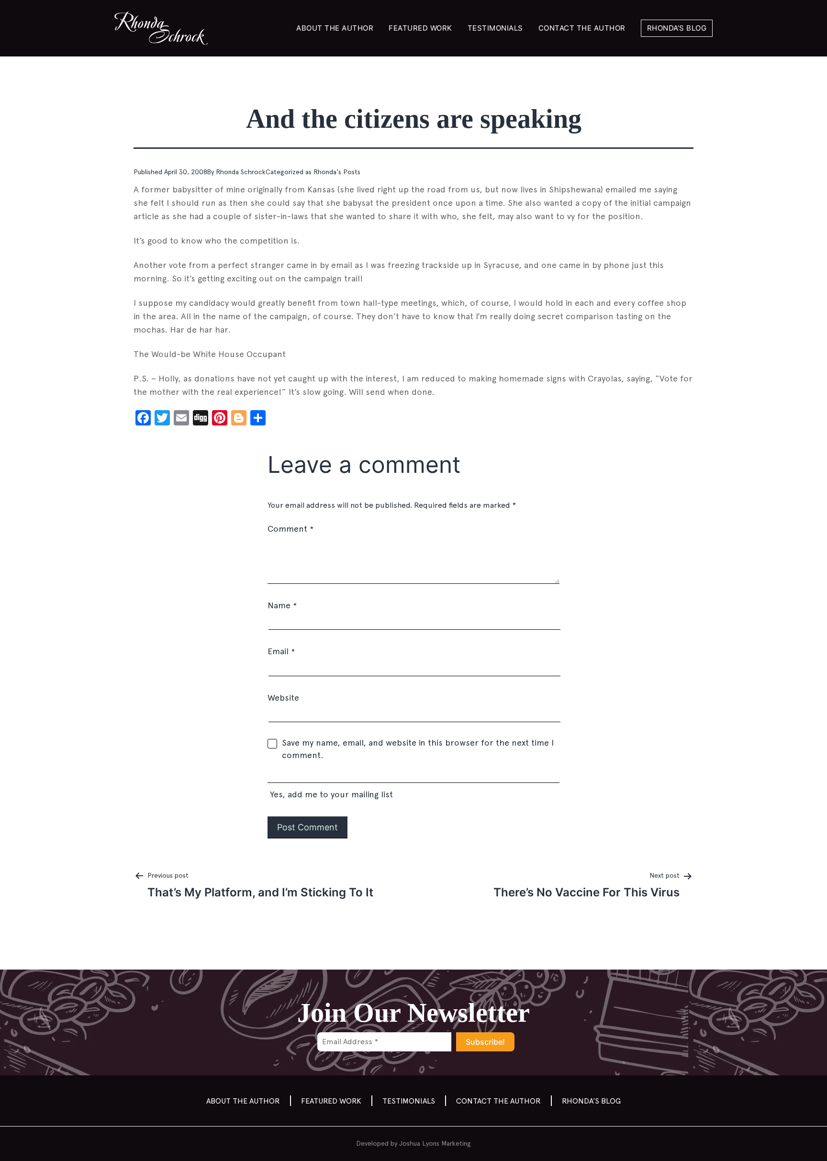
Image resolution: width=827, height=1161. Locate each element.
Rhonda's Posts (336, 172)
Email (281, 651)
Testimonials (495, 28)
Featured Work (420, 28)
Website (283, 697)
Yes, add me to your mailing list (330, 794)
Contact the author (582, 28)
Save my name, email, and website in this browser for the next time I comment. (418, 748)
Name (282, 605)
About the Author (334, 28)
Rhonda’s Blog (677, 28)
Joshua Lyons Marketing (435, 1143)
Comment (290, 529)
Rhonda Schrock (241, 172)
